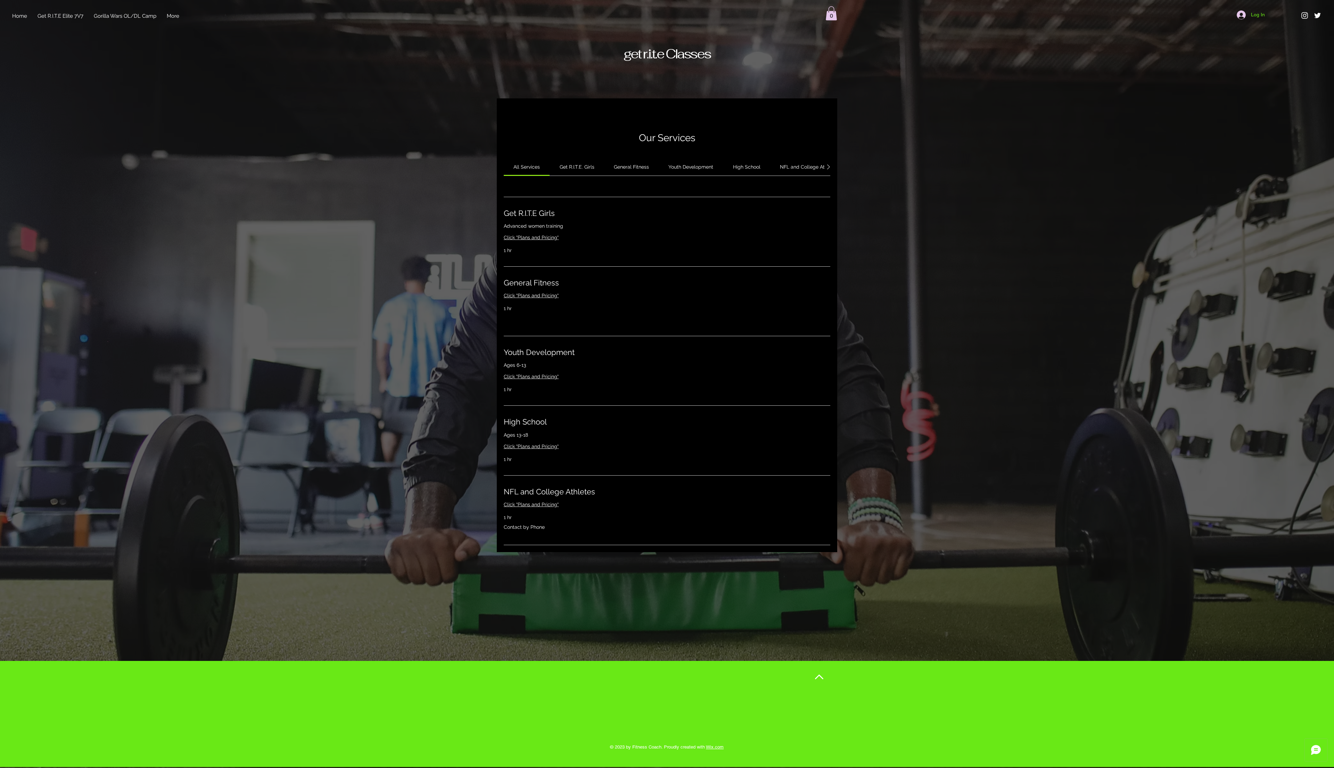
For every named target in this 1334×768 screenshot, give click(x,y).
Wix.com (715, 747)
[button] (831, 13)
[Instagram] (1304, 15)
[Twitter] (1317, 15)
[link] (526, 167)
